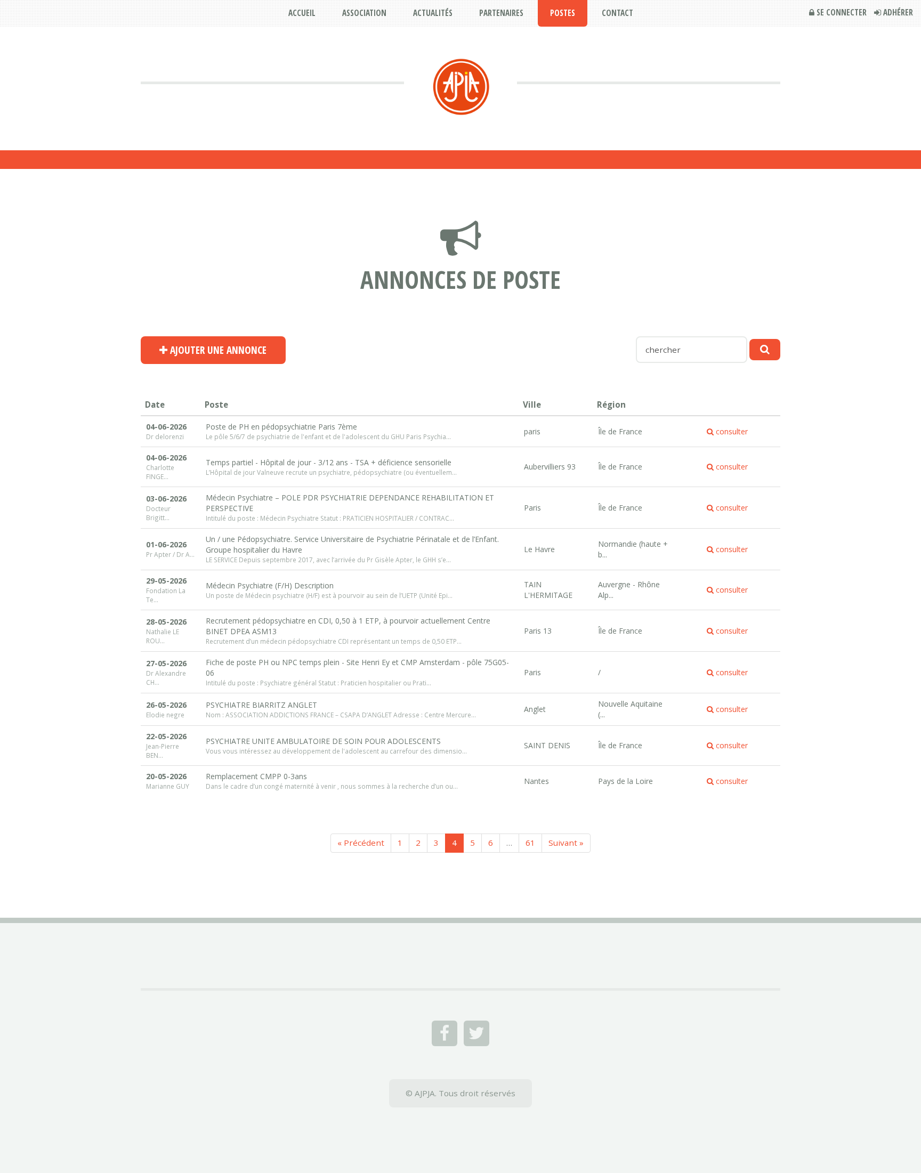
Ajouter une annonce (216, 350)
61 (530, 842)
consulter (731, 431)
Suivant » (566, 842)
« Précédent (360, 842)
